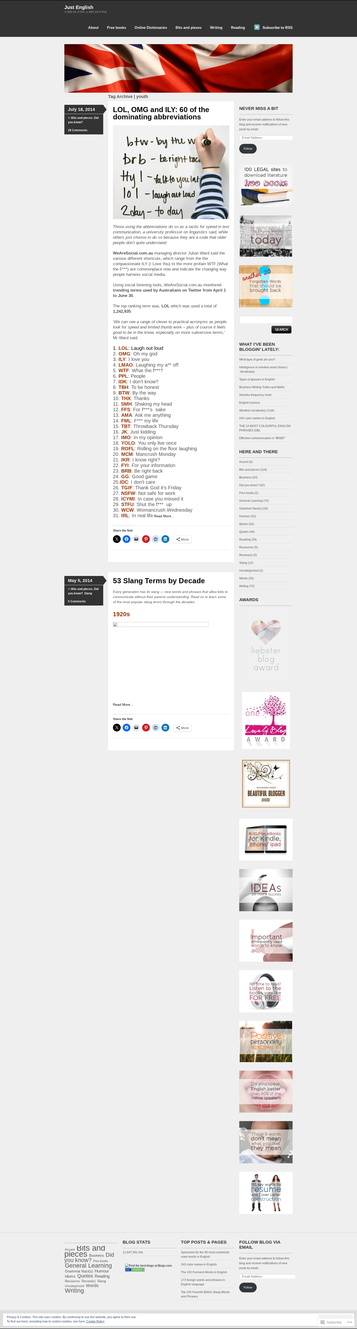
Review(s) (246, 555)
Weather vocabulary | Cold (256, 410)
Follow (248, 148)
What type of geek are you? (257, 359)
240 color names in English (257, 418)
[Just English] (178, 91)
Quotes (244, 531)
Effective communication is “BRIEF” (262, 438)
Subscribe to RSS (278, 27)
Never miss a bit (258, 108)
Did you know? (249, 485)
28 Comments (77, 130)
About (93, 27)
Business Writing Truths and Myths (262, 387)
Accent (243, 462)
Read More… (164, 516)
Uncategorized (249, 570)
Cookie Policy (95, 1321)
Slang (88, 593)
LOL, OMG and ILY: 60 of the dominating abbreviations (161, 113)
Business (245, 477)
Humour (244, 516)
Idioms (243, 524)
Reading (238, 27)
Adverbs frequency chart (255, 395)
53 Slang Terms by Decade (159, 581)
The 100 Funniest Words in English (204, 1272)
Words (243, 578)
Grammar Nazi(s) (250, 508)
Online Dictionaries (151, 27)
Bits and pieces (189, 27)
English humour (249, 402)
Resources (246, 547)
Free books (116, 27)
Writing (216, 27)
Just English (78, 7)
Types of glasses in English (257, 379)
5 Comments (77, 601)
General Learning (251, 500)
